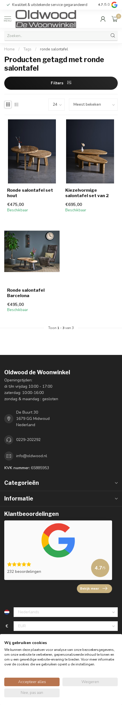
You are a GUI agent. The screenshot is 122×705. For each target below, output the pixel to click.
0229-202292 (28, 439)
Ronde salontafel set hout (30, 193)
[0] (115, 18)
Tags (27, 49)
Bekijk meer (89, 588)
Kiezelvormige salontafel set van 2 (87, 193)
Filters (57, 83)
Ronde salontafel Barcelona (26, 293)
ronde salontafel (54, 49)
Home (9, 49)
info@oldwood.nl (31, 456)
